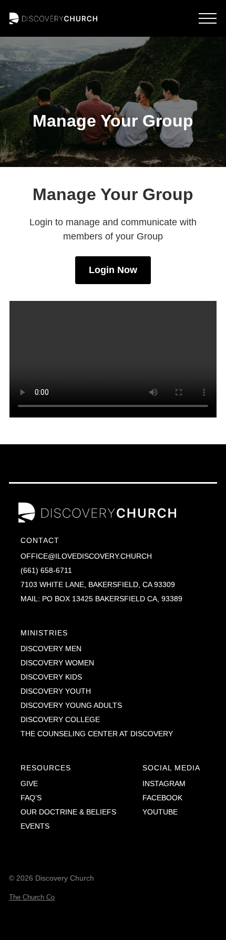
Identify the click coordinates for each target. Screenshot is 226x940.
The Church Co (32, 897)
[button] (208, 18)
